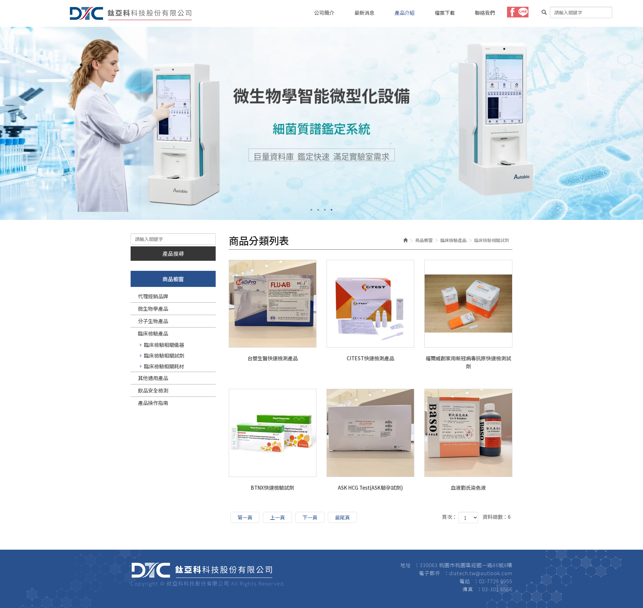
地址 (405, 564)
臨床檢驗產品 (153, 333)
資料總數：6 (497, 516)
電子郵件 (429, 572)
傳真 (467, 589)
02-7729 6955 (495, 581)
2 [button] (318, 209)
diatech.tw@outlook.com (480, 572)
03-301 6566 (497, 589)
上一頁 (277, 517)
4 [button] (331, 209)
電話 (464, 581)
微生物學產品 (153, 308)
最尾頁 (342, 517)
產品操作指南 (153, 402)
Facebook (512, 12)
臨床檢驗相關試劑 (164, 355)
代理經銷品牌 (153, 296)
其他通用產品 (153, 377)
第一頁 (245, 517)
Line (523, 12)
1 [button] (311, 209)
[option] (321, 123)
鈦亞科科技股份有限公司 (130, 13)
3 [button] (325, 209)
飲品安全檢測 (153, 390)
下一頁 (309, 517)
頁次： (449, 516)
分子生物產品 (153, 320)
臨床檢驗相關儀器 (164, 344)
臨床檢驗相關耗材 (164, 366)
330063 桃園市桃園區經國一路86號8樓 (466, 564)
